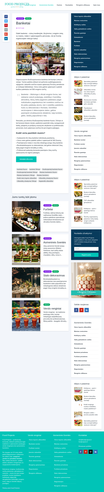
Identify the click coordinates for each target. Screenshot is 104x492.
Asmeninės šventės (46, 5)
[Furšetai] (26, 216)
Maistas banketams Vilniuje (26, 175)
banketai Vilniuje (35, 169)
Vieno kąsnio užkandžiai (82, 16)
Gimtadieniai (78, 37)
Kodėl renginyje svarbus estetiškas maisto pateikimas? (90, 406)
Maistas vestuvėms (80, 20)
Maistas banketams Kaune (48, 172)
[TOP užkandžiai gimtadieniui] (78, 202)
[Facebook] (76, 310)
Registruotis (86, 255)
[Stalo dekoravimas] (26, 282)
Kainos (59, 5)
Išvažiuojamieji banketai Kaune (52, 169)
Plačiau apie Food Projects (11, 488)
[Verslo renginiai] (26, 315)
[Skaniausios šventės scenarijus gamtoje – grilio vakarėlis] (78, 102)
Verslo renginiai (30, 5)
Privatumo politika (85, 446)
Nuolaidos (69, 5)
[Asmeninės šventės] (26, 249)
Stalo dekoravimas (54, 275)
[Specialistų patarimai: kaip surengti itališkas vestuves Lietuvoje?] (78, 83)
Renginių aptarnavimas (82, 58)
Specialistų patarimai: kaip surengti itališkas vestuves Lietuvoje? (91, 83)
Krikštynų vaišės (80, 25)
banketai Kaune (22, 169)
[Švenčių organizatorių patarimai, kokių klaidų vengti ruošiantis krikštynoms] (78, 219)
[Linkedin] (86, 310)
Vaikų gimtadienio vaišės (82, 29)
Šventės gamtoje (80, 33)
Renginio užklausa (83, 5)
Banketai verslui (79, 140)
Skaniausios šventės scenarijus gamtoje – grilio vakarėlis (90, 102)
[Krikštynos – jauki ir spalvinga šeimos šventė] (78, 210)
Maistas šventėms (43, 175)
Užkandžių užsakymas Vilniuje (26, 181)
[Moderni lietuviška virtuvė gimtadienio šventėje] (78, 118)
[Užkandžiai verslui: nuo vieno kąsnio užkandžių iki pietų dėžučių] (78, 91)
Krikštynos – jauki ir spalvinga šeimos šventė (90, 210)
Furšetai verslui (79, 144)
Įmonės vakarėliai (80, 50)
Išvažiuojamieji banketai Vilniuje (27, 172)
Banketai (77, 41)
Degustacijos (78, 62)
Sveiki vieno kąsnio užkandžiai (26, 178)
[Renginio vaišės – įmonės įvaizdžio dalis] (78, 414)
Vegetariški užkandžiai (46, 181)
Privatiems (20, 18)
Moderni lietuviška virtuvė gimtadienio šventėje (90, 118)
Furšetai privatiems (80, 356)
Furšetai (48, 209)
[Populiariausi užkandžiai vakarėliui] (78, 110)
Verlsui (28, 18)
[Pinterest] (81, 310)
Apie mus (96, 5)
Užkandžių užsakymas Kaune (48, 178)
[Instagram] (91, 452)
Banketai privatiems (81, 352)
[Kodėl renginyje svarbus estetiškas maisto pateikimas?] (78, 406)
